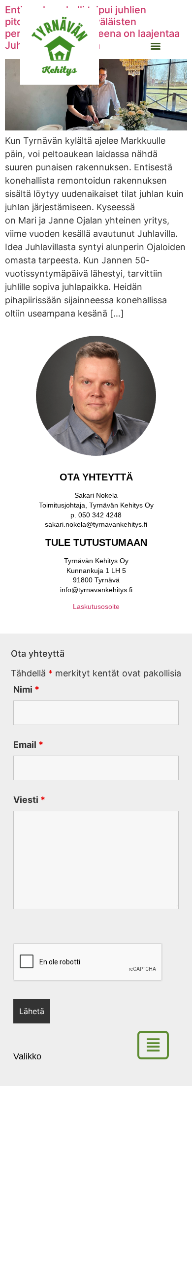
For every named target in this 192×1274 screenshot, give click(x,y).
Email (28, 745)
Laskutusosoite (96, 606)
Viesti (29, 800)
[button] (156, 1045)
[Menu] (155, 46)
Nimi (26, 690)
